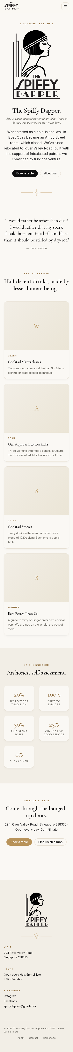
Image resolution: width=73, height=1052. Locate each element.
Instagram (10, 996)
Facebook (10, 1001)
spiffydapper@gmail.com (20, 1006)
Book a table (25, 173)
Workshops (49, 1037)
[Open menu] (65, 6)
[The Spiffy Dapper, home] (11, 6)
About (21, 1037)
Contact (33, 1037)
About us (50, 173)
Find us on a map (50, 842)
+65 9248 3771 (13, 978)
